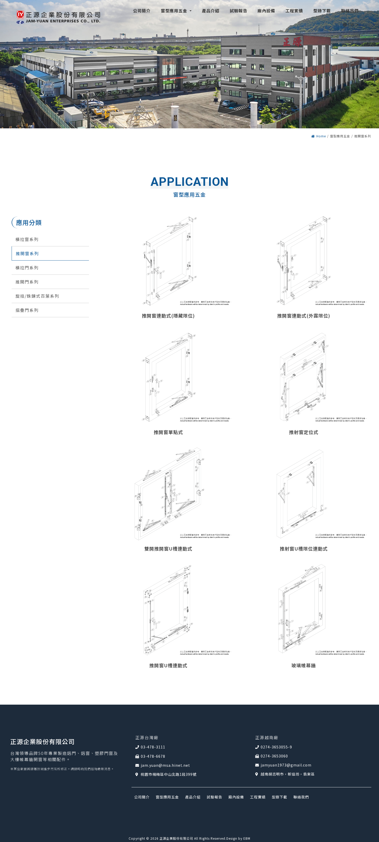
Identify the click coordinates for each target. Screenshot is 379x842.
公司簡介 (142, 796)
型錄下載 (279, 796)
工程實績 (258, 796)
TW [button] (351, 24)
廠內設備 (236, 796)
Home (321, 136)
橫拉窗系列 (27, 239)
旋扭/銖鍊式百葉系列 (37, 296)
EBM (246, 838)
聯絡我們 (301, 796)
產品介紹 (193, 796)
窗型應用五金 (167, 796)
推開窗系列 (27, 253)
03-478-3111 (153, 746)
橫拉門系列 (27, 267)
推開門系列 (27, 282)
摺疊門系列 (27, 310)
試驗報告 (214, 796)
